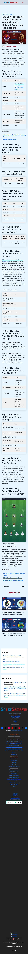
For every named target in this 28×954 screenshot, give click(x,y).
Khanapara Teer (14, 758)
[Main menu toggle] (22, 2)
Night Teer (14, 764)
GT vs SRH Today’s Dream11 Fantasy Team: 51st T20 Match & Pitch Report (15, 688)
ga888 (14, 786)
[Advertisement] (14, 868)
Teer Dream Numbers (14, 777)
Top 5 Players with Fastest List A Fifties (11, 661)
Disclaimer (15, 794)
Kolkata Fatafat (14, 781)
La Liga (15, 722)
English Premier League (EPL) (15, 713)
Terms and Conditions (15, 798)
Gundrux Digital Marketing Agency (14, 946)
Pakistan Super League (15, 716)
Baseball (15, 721)
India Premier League (15, 715)
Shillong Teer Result (14, 784)
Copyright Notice (15, 796)
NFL (15, 725)
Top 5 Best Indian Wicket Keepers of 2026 (12, 655)
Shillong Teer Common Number (14, 779)
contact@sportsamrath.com (16, 730)
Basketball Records (15, 724)
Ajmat (6, 687)
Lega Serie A (15, 720)
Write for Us (15, 795)
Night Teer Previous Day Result (12, 578)
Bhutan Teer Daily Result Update (13, 580)
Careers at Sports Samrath (15, 799)
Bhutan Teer (14, 760)
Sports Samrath (4, 12)
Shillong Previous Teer (14, 775)
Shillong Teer (14, 773)
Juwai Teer (14, 762)
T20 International (15, 718)
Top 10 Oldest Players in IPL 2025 (14, 736)
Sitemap (14, 950)
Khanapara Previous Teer (14, 766)
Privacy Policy (15, 793)
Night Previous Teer (14, 771)
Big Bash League (15, 717)
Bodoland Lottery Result (14, 782)
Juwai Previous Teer (14, 768)
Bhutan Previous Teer (14, 769)
